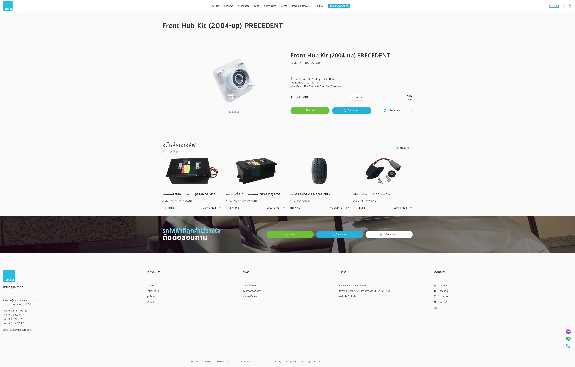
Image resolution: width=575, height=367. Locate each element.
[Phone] (568, 346)
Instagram (443, 296)
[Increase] (361, 97)
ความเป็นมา (152, 285)
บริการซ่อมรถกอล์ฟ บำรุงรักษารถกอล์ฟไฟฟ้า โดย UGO (364, 291)
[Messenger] (568, 331)
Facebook (443, 291)
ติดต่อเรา (554, 6)
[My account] (570, 6)
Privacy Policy (224, 361)
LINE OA (443, 285)
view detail (209, 208)
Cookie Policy (243, 361)
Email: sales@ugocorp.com (17, 330)
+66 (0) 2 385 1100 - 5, (15, 311)
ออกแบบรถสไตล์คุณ (339, 6)
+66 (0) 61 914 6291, (14, 319)
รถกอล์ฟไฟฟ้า (249, 285)
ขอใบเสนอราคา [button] (395, 110)
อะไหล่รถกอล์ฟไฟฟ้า (252, 291)
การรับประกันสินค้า (347, 296)
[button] (230, 112)
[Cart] (564, 6)
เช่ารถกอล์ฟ (243, 6)
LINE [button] (312, 110)
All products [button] (403, 148)
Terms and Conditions (200, 361)
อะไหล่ (256, 6)
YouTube (443, 302)
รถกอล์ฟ (228, 6)
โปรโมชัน (319, 6)
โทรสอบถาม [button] (353, 110)
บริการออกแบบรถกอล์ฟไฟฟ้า (352, 285)
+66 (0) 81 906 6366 (13, 323)
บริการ (284, 6)
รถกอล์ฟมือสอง (250, 296)
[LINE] (568, 338)
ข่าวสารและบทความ (301, 6)
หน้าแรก (216, 6)
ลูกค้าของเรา (270, 6)
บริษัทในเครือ (153, 291)
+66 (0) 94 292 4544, (14, 315)
